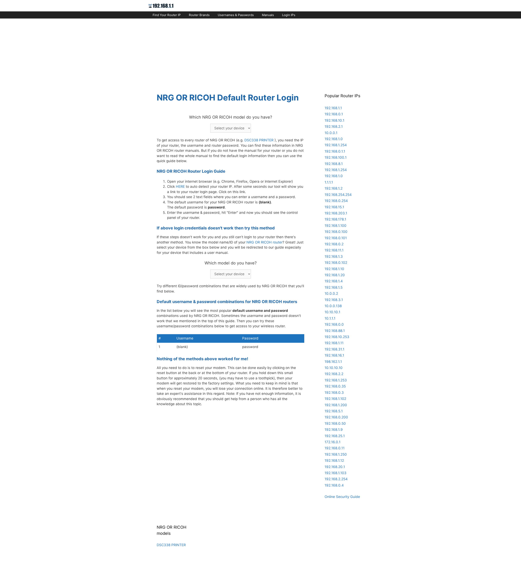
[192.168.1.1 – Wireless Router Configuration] (161, 5)
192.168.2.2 (334, 374)
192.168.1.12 (334, 460)
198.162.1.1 (333, 362)
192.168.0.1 (334, 114)
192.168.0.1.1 (335, 151)
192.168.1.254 (336, 145)
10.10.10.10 (334, 368)
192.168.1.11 (334, 343)
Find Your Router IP (167, 15)
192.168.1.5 (334, 287)
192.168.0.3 (334, 393)
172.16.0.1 (332, 442)
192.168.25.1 (335, 436)
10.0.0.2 (331, 293)
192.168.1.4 (334, 281)
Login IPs (288, 15)
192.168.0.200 (336, 417)
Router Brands (199, 15)
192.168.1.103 (335, 473)
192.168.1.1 (333, 108)
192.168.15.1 (334, 207)
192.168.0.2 (334, 244)
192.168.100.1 (336, 157)
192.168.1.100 (335, 226)
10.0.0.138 (333, 306)
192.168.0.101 (336, 238)
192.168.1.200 (336, 405)
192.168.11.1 (334, 250)
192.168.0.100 (336, 232)
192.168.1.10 (334, 269)
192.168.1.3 (334, 256)
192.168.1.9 (334, 430)
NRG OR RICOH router (264, 242)
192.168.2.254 (336, 479)
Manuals (268, 15)
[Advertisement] (260, 52)
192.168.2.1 (334, 126)
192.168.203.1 (336, 213)
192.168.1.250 (336, 454)
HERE (180, 186)
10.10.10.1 (332, 312)
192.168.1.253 (336, 380)
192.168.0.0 (334, 324)
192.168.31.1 (334, 349)
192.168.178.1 (335, 219)
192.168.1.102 (335, 399)
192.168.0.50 (335, 423)
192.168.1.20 (335, 275)
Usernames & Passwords (236, 15)
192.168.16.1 (334, 355)
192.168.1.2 (334, 188)
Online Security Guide (342, 497)
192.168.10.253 (337, 337)
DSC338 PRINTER (259, 140)
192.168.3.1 (334, 300)
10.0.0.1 (331, 133)
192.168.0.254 (336, 201)
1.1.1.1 (329, 182)
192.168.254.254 (338, 195)
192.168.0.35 (335, 386)
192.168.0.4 (334, 485)
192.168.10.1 (334, 120)
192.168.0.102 (336, 263)
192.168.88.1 (335, 331)
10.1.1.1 (330, 318)
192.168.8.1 (334, 164)
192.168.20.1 (335, 467)
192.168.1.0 (334, 139)
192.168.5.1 (334, 411)
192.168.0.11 (335, 448)
